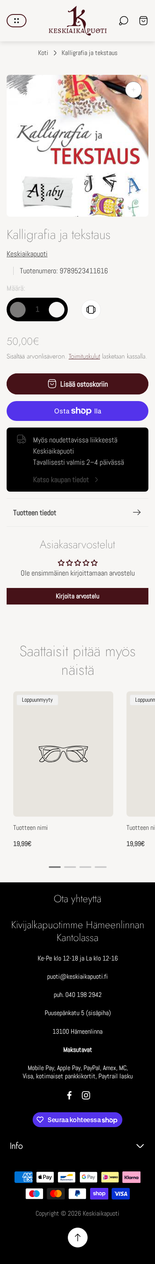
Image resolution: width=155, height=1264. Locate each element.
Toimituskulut (84, 356)
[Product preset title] (63, 754)
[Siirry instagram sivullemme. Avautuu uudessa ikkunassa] (86, 1095)
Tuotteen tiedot (34, 512)
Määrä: (16, 288)
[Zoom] (133, 89)
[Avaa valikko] (16, 20)
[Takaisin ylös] (78, 1237)
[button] (55, 867)
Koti (43, 53)
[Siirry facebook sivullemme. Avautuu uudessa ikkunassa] (69, 1095)
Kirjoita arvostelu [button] (77, 596)
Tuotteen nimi (30, 828)
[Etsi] (123, 21)
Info (16, 1146)
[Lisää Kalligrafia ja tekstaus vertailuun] (91, 310)
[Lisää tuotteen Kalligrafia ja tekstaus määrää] (56, 310)
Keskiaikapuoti (27, 253)
